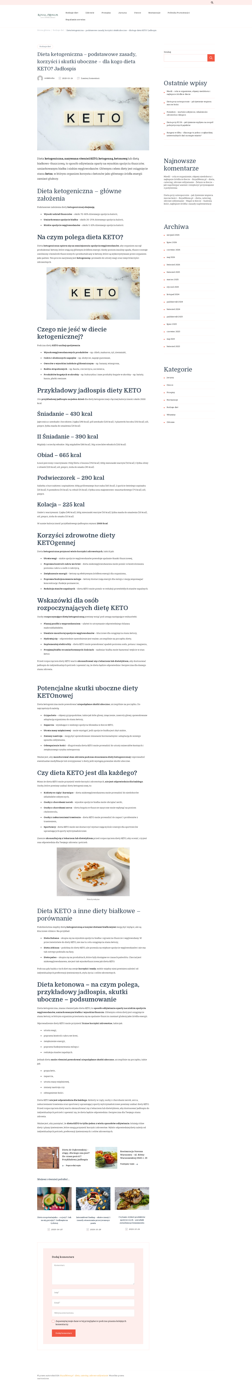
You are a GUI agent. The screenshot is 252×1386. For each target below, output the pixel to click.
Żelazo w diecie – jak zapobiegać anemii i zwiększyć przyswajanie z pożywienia (189, 185)
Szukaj (167, 52)
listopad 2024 (173, 294)
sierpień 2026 (173, 235)
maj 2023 (171, 339)
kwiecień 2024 (173, 309)
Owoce (137, 13)
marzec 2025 (173, 279)
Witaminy (171, 415)
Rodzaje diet (72, 13)
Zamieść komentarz (90, 78)
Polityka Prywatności (179, 13)
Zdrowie (89, 13)
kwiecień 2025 (173, 272)
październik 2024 (175, 302)
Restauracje (154, 13)
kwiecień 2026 (173, 265)
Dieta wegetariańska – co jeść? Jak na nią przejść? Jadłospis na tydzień (54, 1220)
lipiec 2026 (172, 242)
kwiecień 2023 (173, 346)
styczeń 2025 (173, 287)
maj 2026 (171, 257)
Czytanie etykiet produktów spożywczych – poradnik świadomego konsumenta (132, 1220)
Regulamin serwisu (75, 20)
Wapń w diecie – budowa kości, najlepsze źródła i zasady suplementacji (188, 202)
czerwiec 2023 (173, 331)
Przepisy (106, 13)
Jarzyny (122, 13)
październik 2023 (175, 317)
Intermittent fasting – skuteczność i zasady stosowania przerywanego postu (93, 1220)
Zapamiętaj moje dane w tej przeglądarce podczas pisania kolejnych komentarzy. (91, 1323)
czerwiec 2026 (173, 250)
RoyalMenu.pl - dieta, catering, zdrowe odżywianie (84, 1375)
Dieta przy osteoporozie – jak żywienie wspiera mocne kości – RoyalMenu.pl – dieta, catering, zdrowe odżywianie (188, 198)
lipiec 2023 (172, 324)
